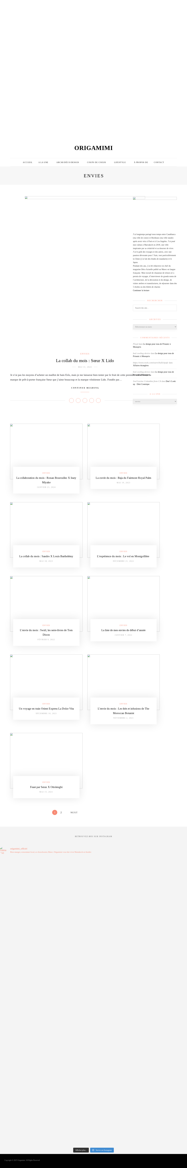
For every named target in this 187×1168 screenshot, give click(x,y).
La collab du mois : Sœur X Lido (85, 360)
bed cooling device (141, 372)
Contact (159, 162)
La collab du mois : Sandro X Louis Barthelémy (46, 556)
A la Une (43, 162)
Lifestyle (120, 162)
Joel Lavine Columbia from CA (147, 381)
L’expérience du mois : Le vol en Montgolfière (123, 556)
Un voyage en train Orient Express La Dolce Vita (46, 708)
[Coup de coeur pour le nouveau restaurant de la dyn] (9, 36)
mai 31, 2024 (85, 367)
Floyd (135, 344)
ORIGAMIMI (93, 148)
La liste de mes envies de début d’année (123, 630)
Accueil (28, 162)
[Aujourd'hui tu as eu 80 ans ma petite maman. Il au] (23, 1028)
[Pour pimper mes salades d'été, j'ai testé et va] (103, 31)
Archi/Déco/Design (67, 162)
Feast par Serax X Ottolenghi (46, 787)
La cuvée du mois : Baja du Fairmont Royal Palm (123, 477)
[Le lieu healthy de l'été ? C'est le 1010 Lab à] (159, 32)
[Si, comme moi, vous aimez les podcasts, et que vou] (70, 999)
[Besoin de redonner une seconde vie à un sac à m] (121, 23)
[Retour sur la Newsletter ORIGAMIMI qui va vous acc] (117, 1084)
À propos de (141, 162)
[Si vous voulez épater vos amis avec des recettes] (117, 994)
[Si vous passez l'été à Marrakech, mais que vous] (65, 52)
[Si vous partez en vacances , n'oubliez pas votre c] (177, 40)
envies (85, 354)
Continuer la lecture (141, 290)
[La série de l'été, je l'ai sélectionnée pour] (70, 1034)
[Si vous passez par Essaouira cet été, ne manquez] (140, 19)
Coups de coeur (96, 162)
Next (74, 812)
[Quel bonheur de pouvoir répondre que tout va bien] (23, 999)
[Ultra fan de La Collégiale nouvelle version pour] (28, 37)
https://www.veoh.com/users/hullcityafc (150, 362)
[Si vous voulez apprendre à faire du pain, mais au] (84, 69)
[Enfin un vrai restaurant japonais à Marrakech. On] (46, 31)
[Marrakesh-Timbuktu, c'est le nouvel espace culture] (117, 957)
